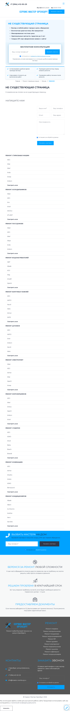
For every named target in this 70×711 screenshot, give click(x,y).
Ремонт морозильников (16, 394)
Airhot (9, 373)
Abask (9, 266)
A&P (8, 262)
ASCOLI (9, 211)
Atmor (9, 313)
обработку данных (53, 137)
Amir (8, 338)
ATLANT (10, 215)
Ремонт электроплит (14, 360)
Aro (8, 202)
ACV (8, 270)
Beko (9, 445)
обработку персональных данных (40, 56)
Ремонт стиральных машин (31, 81)
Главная (17, 81)
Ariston (9, 181)
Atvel (9, 441)
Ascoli (9, 304)
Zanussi (44, 81)
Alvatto (9, 475)
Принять (6, 708)
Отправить (51, 687)
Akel (8, 168)
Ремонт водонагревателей (17, 258)
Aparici (9, 283)
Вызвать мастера (45, 143)
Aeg (8, 275)
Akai (8, 164)
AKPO (9, 300)
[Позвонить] (66, 707)
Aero (8, 517)
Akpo (9, 240)
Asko (8, 309)
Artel (9, 206)
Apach (9, 381)
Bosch (9, 449)
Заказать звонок (56, 11)
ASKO (9, 436)
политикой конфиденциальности (23, 703)
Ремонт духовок (13, 326)
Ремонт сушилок (13, 428)
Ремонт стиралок (52, 629)
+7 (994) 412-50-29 (18, 4)
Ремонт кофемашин (14, 462)
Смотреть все (12, 185)
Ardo (9, 172)
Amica (9, 407)
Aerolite (10, 522)
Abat (8, 194)
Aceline (9, 513)
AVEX (9, 317)
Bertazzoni (11, 487)
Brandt (9, 453)
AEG (8, 160)
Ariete (9, 479)
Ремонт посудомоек (14, 223)
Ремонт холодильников (16, 189)
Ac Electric (11, 509)
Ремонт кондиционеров (16, 496)
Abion (9, 505)
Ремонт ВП (52, 639)
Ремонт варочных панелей (17, 292)
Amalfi (9, 279)
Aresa (9, 177)
